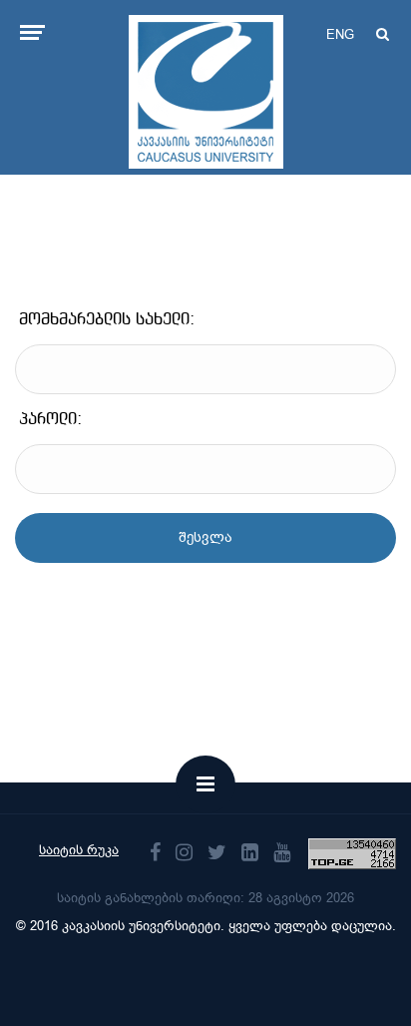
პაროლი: (50, 419)
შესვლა (205, 537)
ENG (340, 34)
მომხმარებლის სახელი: (107, 319)
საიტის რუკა (79, 849)
